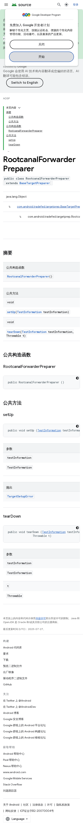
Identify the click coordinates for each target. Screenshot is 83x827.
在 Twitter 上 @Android (17, 700)
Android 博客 (11, 713)
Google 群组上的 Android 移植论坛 (24, 737)
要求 (5, 653)
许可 (50, 804)
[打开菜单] (6, 4)
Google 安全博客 (13, 719)
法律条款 (37, 804)
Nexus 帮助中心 (12, 766)
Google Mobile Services (17, 778)
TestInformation (29, 312)
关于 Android (11, 804)
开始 (41, 57)
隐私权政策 (63, 804)
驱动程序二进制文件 (15, 678)
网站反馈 (10, 810)
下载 (5, 660)
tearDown (13, 332)
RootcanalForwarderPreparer (28, 276)
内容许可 (41, 618)
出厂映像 (8, 672)
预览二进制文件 (12, 666)
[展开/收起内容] (19, 107)
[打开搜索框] (59, 4)
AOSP (6, 98)
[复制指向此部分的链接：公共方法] (25, 403)
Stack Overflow (12, 784)
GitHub (7, 684)
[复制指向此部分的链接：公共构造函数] (35, 355)
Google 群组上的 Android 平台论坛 (24, 725)
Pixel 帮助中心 (11, 760)
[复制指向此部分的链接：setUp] (17, 415)
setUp (11, 312)
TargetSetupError (20, 496)
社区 (26, 804)
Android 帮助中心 (14, 753)
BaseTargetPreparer (34, 183)
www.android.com (14, 772)
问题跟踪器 (10, 790)
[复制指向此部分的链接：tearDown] (25, 516)
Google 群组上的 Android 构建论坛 (24, 731)
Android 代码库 (12, 647)
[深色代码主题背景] (77, 378)
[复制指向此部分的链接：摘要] (16, 253)
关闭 (41, 44)
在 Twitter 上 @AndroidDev (19, 706)
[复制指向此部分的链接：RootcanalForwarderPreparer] (59, 367)
